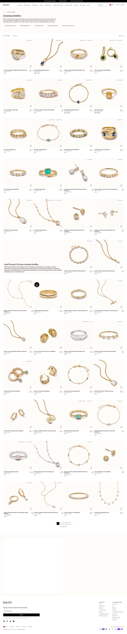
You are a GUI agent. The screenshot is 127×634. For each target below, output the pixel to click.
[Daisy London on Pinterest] (7, 621)
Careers (101, 608)
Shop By (20, 5)
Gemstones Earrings (53, 25)
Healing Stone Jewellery (68, 25)
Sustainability (102, 606)
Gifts (88, 5)
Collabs (82, 5)
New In (76, 5)
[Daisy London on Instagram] (4, 621)
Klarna (30, 626)
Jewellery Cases (58, 5)
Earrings (35, 5)
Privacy (18, 626)
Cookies (24, 626)
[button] (123, 5)
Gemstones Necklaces (10, 25)
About (100, 604)
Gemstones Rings (39, 25)
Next (73, 523)
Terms (12, 626)
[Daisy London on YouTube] (13, 621)
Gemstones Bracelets (25, 25)
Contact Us (115, 604)
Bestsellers (68, 5)
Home (4, 12)
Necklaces (27, 5)
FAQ (113, 606)
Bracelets (48, 5)
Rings (41, 5)
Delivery (114, 608)
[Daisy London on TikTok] (10, 621)
